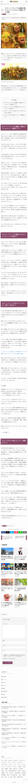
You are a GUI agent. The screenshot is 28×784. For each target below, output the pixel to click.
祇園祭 (24, 774)
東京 (7, 772)
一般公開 (19, 766)
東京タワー (11, 772)
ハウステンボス (4, 764)
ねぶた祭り (15, 760)
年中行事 (5, 691)
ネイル (4, 682)
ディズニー (14, 762)
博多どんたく (15, 768)
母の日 (8, 774)
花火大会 (5, 697)
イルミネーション (22, 760)
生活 (4, 694)
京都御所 (6, 768)
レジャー (4, 14)
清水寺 (20, 774)
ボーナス (3, 766)
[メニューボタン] (1, 1)
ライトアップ (8, 766)
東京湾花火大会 (17, 772)
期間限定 (3, 772)
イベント (5, 679)
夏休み (3, 770)
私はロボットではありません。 (9, 658)
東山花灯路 (24, 772)
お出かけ (10, 760)
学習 (6, 770)
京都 (4, 688)
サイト (4, 650)
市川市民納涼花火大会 (12, 770)
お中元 (6, 760)
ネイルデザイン (20, 762)
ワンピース (14, 766)
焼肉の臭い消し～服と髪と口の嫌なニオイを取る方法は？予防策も (13, 712)
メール (4, 645)
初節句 (10, 768)
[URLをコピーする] (25, 532)
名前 (3, 640)
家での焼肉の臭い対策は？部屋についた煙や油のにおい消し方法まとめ (14, 707)
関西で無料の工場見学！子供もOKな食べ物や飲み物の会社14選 (14, 720)
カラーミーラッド (11, 525)
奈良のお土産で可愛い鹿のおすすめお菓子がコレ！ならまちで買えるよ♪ (14, 725)
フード (19, 764)
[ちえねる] (14, 1)
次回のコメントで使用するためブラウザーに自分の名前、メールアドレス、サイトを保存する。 (14, 655)
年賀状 (19, 770)
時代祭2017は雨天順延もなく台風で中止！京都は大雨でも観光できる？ (14, 733)
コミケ (9, 762)
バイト (15, 764)
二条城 (24, 766)
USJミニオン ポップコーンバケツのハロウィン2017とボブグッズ (14, 742)
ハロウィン (11, 764)
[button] (3, 532)
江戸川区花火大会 (14, 774)
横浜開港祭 (4, 774)
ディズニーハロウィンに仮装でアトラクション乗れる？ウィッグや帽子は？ (14, 738)
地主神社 (21, 768)
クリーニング (4, 762)
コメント (5, 623)
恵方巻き (23, 770)
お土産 (4, 676)
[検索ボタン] (26, 1)
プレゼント (24, 764)
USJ (2, 760)
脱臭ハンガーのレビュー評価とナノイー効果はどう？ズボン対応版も (14, 716)
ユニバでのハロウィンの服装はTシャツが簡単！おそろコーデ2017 (14, 747)
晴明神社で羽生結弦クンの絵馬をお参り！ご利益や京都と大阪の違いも (14, 729)
